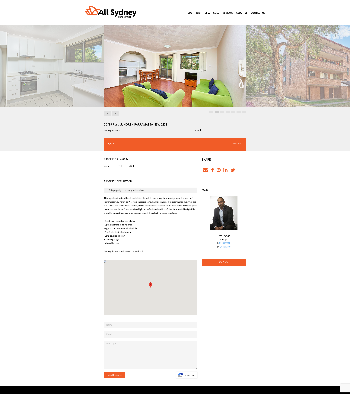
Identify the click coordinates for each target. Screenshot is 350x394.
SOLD (216, 13)
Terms (193, 375)
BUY (190, 13)
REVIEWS (228, 13)
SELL (207, 13)
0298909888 (224, 243)
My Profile (223, 262)
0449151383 (225, 247)
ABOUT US (241, 13)
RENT (199, 13)
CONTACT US (258, 13)
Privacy (187, 375)
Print (197, 130)
